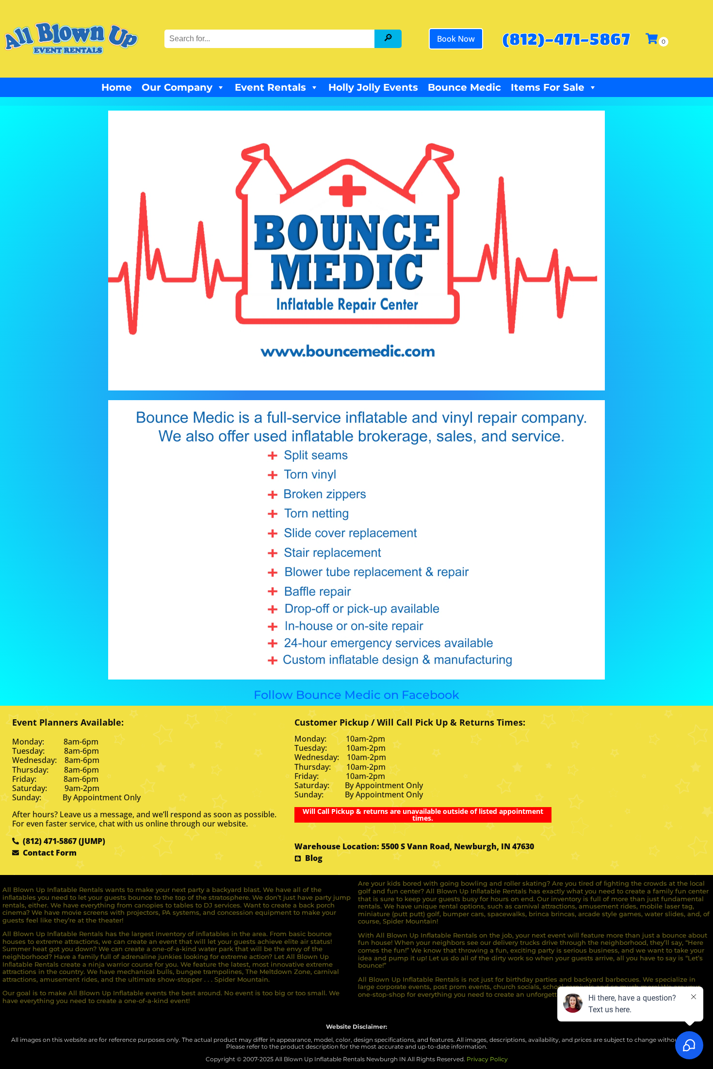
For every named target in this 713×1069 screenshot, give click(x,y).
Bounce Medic (464, 87)
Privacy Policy (487, 1059)
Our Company (177, 87)
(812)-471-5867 (566, 38)
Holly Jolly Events (373, 87)
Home (116, 87)
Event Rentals (270, 87)
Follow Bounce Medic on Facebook (356, 695)
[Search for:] (270, 38)
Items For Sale (547, 87)
